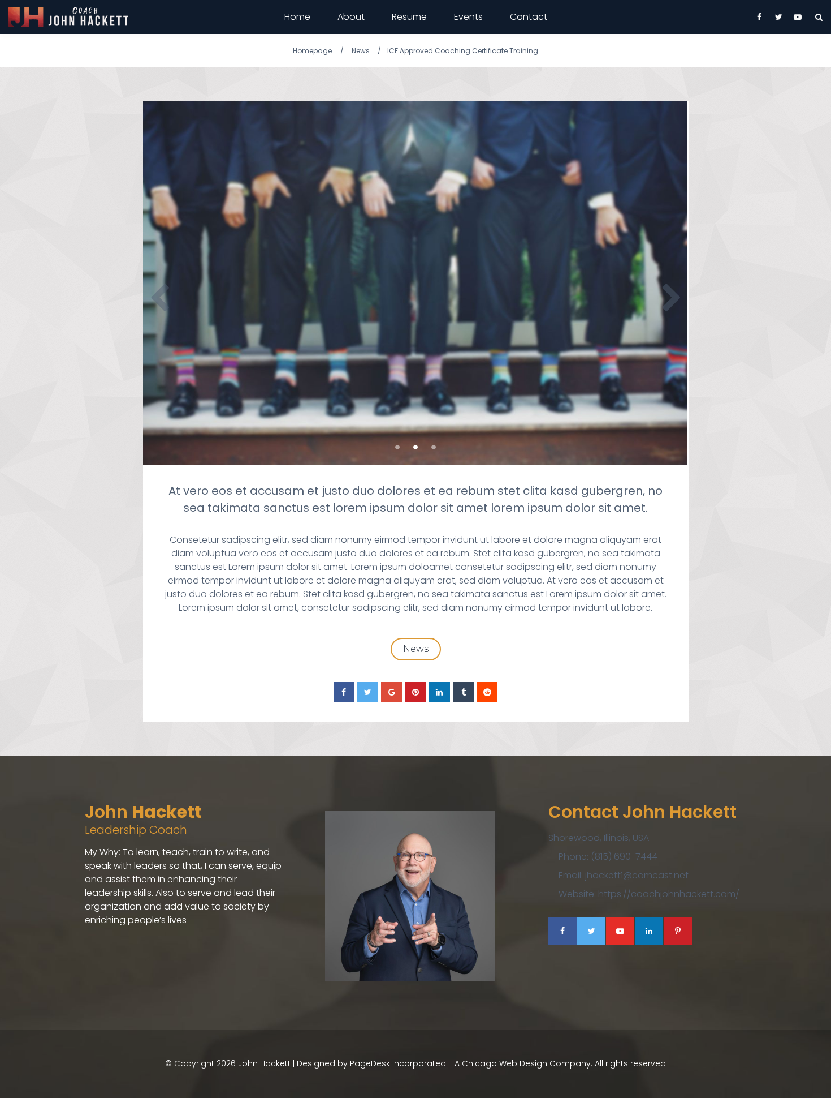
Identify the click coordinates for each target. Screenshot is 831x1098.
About (351, 16)
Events (468, 16)
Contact (528, 16)
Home (297, 16)
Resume (409, 16)
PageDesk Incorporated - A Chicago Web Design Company (470, 1063)
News (361, 50)
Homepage (312, 50)
